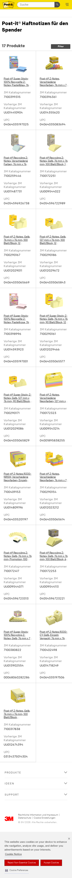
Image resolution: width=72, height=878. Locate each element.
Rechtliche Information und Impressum (38, 815)
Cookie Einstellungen (44, 818)
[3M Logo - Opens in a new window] (8, 4)
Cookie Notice (13, 854)
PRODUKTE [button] (13, 772)
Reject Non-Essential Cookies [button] (22, 863)
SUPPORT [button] (12, 794)
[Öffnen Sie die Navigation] (67, 4)
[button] (16, 870)
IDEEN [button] (9, 783)
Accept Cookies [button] (51, 863)
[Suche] (57, 4)
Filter (61, 46)
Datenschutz (24, 818)
